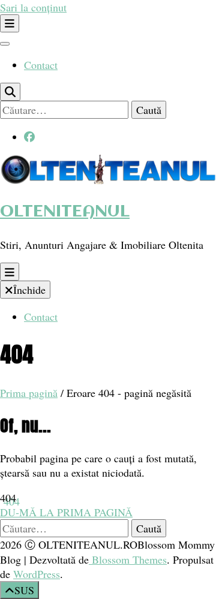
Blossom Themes (128, 559)
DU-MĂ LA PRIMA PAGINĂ (66, 512)
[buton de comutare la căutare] (10, 92)
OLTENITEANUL (65, 212)
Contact (41, 65)
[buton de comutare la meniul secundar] (9, 23)
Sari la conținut (33, 7)
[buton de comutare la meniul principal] (9, 272)
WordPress (36, 574)
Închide (29, 289)
